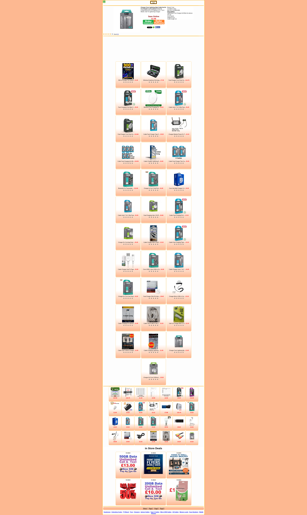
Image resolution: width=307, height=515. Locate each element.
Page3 (162, 508)
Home (145, 508)
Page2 (156, 508)
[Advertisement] (153, 48)
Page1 (151, 508)
